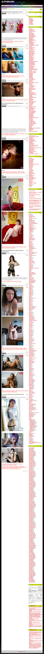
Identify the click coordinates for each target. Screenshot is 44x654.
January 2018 (31, 462)
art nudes (30, 236)
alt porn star (4, 466)
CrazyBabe (31, 48)
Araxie (30, 232)
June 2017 (30, 468)
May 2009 (30, 551)
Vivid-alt (30, 127)
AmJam (30, 224)
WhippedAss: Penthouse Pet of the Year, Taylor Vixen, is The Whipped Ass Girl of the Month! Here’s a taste (35, 645)
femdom (30, 289)
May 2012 (30, 520)
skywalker (4, 45)
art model (30, 234)
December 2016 (31, 473)
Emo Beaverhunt (32, 139)
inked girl (11, 467)
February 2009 (31, 553)
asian (30, 237)
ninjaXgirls (31, 96)
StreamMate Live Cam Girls (33, 117)
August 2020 (31, 448)
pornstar (30, 377)
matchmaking (7, 134)
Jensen (30, 332)
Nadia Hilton (31, 361)
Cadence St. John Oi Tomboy (34, 136)
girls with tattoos (17, 99)
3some (30, 214)
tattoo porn (40, 601)
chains (30, 260)
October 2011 (31, 526)
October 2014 (31, 495)
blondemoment (7, 41)
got (29, 310)
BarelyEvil (31, 18)
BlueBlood (31, 19)
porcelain (4, 137)
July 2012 (30, 518)
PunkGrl (30, 105)
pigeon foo (31, 371)
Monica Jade (31, 359)
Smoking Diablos (32, 112)
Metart (30, 90)
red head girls (13, 349)
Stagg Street (31, 115)
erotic (30, 284)
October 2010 (31, 536)
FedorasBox (31, 60)
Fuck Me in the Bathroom (33, 61)
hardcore (8, 467)
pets (30, 370)
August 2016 (31, 476)
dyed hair (3, 467)
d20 (29, 271)
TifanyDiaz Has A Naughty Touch (34, 615)
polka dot (30, 375)
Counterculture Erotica (33, 592)
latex (30, 346)
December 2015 (31, 483)
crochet (3, 134)
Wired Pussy (31, 129)
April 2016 (31, 480)
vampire (30, 431)
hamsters (30, 316)
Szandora (30, 182)
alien (30, 217)
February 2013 (31, 512)
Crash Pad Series (32, 47)
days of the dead (32, 273)
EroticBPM (31, 21)
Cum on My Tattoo (32, 49)
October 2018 (31, 454)
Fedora (30, 287)
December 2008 (31, 555)
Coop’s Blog (31, 137)
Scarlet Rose (31, 392)
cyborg (30, 269)
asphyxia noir (31, 238)
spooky (41, 600)
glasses (30, 309)
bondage (30, 249)
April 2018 (31, 459)
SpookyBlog (31, 114)
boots (30, 250)
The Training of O (32, 121)
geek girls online (32, 593)
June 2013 (30, 509)
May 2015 (30, 489)
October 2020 (31, 447)
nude (30, 365)
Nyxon (30, 366)
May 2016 (30, 479)
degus (30, 275)
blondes (11, 41)
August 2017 (31, 466)
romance (14, 468)
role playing (31, 387)
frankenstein (31, 293)
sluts (38, 600)
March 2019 (31, 450)
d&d (29, 270)
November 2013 (31, 505)
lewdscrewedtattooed (15, 281)
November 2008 (31, 556)
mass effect (31, 353)
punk (41, 599)
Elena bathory (31, 282)
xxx (19, 468)
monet (30, 358)
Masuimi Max (31, 172)
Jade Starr (31, 169)
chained (30, 259)
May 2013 (30, 510)
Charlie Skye (31, 261)
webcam (20, 281)
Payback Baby (31, 99)
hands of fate (31, 317)
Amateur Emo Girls (32, 31)
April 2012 (31, 521)
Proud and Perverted (32, 101)
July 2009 (30, 549)
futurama (30, 295)
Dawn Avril (31, 50)
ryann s (30, 390)
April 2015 (31, 490)
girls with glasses (32, 306)
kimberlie (30, 341)
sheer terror (31, 396)
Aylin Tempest (31, 34)
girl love (30, 305)
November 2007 (31, 564)
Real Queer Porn (32, 149)
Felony (30, 288)
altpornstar (3, 133)
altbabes (3, 41)
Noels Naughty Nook (32, 97)
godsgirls (25, 99)
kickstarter (31, 340)
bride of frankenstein (32, 252)
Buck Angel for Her (32, 135)
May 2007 (30, 569)
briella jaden (31, 253)
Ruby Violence (31, 150)
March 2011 (31, 532)
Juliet (30, 336)
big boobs (13, 390)
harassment (31, 319)
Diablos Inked (31, 52)
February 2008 (31, 562)
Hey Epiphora (31, 141)
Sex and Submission (32, 111)
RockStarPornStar (32, 108)
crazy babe (37, 592)
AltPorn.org (7, 1)
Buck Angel (31, 163)
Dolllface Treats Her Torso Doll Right (35, 625)
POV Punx (31, 100)
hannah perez (31, 318)
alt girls (6, 99)
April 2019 (31, 449)
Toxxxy (30, 183)
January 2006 (31, 581)
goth (30, 311)
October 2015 (31, 485)
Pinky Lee (30, 374)
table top (30, 405)
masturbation (31, 354)
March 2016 (31, 481)
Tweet (27, 15)
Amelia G (30, 32)
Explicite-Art (31, 59)
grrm (30, 314)
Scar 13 (30, 180)
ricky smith (31, 386)
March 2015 (31, 491)
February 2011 (31, 533)
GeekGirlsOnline (32, 426)
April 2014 (31, 500)
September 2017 (32, 465)
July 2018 (30, 457)
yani (3, 352)
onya (30, 367)
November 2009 (31, 546)
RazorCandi (31, 24)
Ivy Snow (30, 76)
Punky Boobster (32, 178)
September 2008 (32, 558)
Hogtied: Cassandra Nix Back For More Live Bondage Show (34, 647)
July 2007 (30, 567)
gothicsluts (30, 597)
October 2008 (31, 557)
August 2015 (31, 487)
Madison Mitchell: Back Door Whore (35, 147)
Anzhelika (30, 231)
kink (30, 342)
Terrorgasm (31, 120)
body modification (32, 248)
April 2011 (30, 531)
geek (30, 302)
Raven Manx (31, 381)
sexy (36, 600)
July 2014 (30, 498)
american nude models (33, 223)
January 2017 (31, 472)
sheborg (30, 394)
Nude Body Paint (32, 197)
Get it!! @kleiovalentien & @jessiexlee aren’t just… (12, 12)
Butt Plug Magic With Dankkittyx (34, 616)
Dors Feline (31, 166)
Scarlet (30, 391)
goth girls (8, 172)
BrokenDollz (31, 43)
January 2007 (31, 572)
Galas (30, 296)
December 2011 (31, 524)
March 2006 (31, 579)
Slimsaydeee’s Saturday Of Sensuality (35, 614)
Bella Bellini (31, 161)
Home (4, 5)
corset (30, 265)
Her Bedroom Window (33, 69)
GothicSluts (31, 23)
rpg (29, 389)
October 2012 (31, 516)
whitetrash (31, 435)
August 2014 (31, 497)
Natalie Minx (31, 362)
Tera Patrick (31, 119)
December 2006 (31, 573)
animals (30, 230)
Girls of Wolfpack (32, 64)
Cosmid (30, 46)
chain (30, 258)
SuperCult (31, 118)
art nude (30, 235)
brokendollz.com (32, 255)
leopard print (31, 348)
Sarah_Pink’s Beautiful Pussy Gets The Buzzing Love (35, 608)
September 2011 (32, 527)
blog (39, 588)
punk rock (30, 379)
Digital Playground (32, 53)
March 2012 (31, 522)
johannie (30, 334)
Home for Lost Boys (32, 72)
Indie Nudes (31, 74)
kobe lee (30, 344)
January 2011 (31, 534)
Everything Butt (31, 58)
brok (30, 254)
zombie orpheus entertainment (34, 442)
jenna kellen (31, 331)
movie (30, 360)
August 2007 (31, 566)
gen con (30, 303)
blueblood (40, 589)
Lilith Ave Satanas (32, 350)
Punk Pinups (31, 103)
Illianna (30, 324)
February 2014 (31, 502)
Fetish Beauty (33, 629)
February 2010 (31, 543)
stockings (30, 399)
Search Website (41, 9)
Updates (30, 419)
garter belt (31, 301)
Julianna (30, 335)
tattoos (17, 13)
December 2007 (31, 563)
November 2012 (31, 515)
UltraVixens (31, 124)
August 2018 (31, 456)
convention (31, 264)
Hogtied (30, 70)
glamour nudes (31, 308)
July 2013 (30, 508)
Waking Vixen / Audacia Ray (34, 153)
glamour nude (31, 307)
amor (30, 226)
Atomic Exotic (31, 239)
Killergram (31, 83)
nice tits (23, 467)
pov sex (7, 468)
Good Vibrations (32, 66)
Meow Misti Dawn (32, 89)
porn (30, 376)
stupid (30, 401)
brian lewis (31, 251)
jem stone (30, 329)
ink (29, 326)
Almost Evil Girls (32, 29)
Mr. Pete (20, 467)
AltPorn (9, 13)
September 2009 (32, 547)
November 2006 (31, 574)
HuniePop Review (32, 190)
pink (30, 372)
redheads (17, 349)
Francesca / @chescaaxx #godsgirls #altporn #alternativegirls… (35, 209)
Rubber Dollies (31, 109)
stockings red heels (32, 400)
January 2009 (31, 554)
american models (32, 222)
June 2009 (30, 550)
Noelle (30, 364)
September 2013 (32, 506)
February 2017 (31, 471)
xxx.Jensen (31, 439)
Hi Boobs (30, 142)
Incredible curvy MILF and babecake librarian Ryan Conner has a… (35, 203)
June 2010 (30, 540)
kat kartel (30, 337)
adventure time (31, 216)
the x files (25, 349)
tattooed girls (20, 46)
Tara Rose (30, 406)
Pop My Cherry (31, 148)
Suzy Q (30, 403)
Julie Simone (31, 80)
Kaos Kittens (31, 81)
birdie (3, 284)
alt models (9, 99)
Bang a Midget (31, 37)
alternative (31, 220)
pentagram (31, 369)
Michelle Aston (31, 175)
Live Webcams (19, 5)
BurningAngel (13, 13)
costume (30, 267)
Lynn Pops (31, 87)
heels (30, 321)
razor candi (31, 382)
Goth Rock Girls (32, 67)
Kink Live (30, 84)
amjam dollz (31, 225)
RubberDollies (32, 429)
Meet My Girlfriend (32, 88)
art (29, 233)
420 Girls (30, 28)
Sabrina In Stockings (32, 151)
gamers (30, 299)
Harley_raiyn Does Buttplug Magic (35, 612)
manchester (31, 352)
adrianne (4, 79)
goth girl (30, 312)
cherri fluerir (31, 262)
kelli (30, 338)
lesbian (30, 349)
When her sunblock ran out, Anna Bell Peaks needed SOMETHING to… (35, 200)
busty (30, 256)
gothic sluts (31, 313)
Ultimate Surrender (32, 123)
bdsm (30, 243)
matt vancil (31, 355)
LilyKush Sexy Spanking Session (34, 613)
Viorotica (30, 126)
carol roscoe (31, 257)
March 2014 (31, 501)
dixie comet (31, 277)
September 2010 (32, 537)
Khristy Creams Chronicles (33, 82)
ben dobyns (31, 244)
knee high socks (22, 397)
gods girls (22, 99)
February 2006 (31, 580)
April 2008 (31, 560)
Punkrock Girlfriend (32, 106)
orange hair (31, 368)
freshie (30, 294)
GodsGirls (16, 46)
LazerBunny (31, 85)
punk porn (10, 468)
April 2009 (31, 552)
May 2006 (30, 577)
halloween (31, 315)
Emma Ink (30, 56)
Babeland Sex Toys (32, 35)
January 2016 (31, 482)
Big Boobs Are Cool (32, 40)
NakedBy (30, 95)
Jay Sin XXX (31, 78)
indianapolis (31, 325)
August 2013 (31, 507)
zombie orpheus (32, 441)
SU (29, 402)
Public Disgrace (31, 102)
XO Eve (30, 130)
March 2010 (31, 542)
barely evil (30, 588)
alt (29, 219)
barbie (30, 242)
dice (30, 276)
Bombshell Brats (32, 42)
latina (30, 347)
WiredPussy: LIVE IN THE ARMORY (35, 643)
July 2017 (30, 467)
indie (34, 598)
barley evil (36, 588)
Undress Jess (31, 125)
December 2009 (31, 545)
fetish (30, 290)
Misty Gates (31, 176)
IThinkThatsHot (31, 143)
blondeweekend (16, 41)
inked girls (8, 100)
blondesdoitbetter (11, 133)
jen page (30, 330)
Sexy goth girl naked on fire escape (35, 198)
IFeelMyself (31, 73)
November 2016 (31, 474)
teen (30, 411)
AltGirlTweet (31, 30)
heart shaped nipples (32, 320)
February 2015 (31, 492)
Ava (29, 240)
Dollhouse (31, 279)
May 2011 (30, 530)
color (30, 263)
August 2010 (31, 538)
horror (30, 322)
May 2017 (30, 469)
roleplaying (31, 388)
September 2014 (32, 496)
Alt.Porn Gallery (11, 5)
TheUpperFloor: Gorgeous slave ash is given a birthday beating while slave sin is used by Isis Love (35, 632)
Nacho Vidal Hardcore (33, 94)
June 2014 (30, 499)
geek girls (40, 592)
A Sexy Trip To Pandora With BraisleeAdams (34, 619)
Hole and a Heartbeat (32, 71)
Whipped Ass (31, 128)
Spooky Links (31, 113)
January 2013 (31, 513)
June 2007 (30, 568)
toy (29, 417)
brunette (10, 246)
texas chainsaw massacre (33, 412)
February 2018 (31, 461)
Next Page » (25, 471)
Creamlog (30, 138)
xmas (30, 437)
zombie (30, 440)
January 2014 (31, 503)
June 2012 (30, 519)
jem (29, 328)
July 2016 (30, 477)
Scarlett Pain (31, 181)
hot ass (30, 323)
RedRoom (30, 384)
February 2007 (31, 571)
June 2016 (30, 478)
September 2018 (32, 455)
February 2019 (31, 451)
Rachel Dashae (31, 380)
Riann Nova (31, 385)
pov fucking (4, 468)
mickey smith (31, 356)
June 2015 (30, 488)
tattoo (29, 601)
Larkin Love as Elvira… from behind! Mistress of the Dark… (35, 193)
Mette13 (30, 91)
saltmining (11, 134)
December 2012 (31, 514)
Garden (30, 300)
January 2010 (31, 544)
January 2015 (31, 493)
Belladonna (31, 162)
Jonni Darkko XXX (32, 79)
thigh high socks (32, 414)
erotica (30, 285)
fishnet (30, 291)
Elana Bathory (31, 281)
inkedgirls (30, 599)
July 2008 (30, 559)
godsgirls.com (4, 100)
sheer (30, 395)
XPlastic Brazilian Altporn (33, 131)
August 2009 (31, 548)
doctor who (31, 278)
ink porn (33, 599)
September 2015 (32, 486)
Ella (29, 283)
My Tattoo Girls (31, 93)
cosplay (30, 266)
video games (31, 433)
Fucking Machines (32, 62)
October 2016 (31, 475)
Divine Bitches (31, 55)
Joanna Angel (31, 170)
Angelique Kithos (32, 228)
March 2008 (31, 561)
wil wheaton (31, 436)
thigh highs (31, 415)
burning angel (21, 41)
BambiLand (31, 160)
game (30, 297)
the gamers (31, 413)
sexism (30, 393)
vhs (29, 432)
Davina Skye (31, 272)
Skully (30, 397)
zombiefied (31, 443)
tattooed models (32, 409)
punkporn (8, 42)
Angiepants (31, 229)
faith (3, 175)
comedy (26, 133)
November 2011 (31, 525)
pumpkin (30, 378)
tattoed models (31, 407)
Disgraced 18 (31, 54)
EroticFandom (32, 425)
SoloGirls (31, 430)
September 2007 (32, 565)
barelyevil (33, 588)
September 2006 (32, 575)
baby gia (30, 241)
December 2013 (31, 504)
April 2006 (31, 578)
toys (30, 418)
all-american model (32, 218)
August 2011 (31, 528)
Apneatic (30, 158)
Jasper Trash (31, 144)
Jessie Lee (31, 333)
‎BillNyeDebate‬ (31, 246)
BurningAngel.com (21, 466)
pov (26, 467)
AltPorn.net (33, 605)
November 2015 (31, 484)
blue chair (30, 247)
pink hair (19, 138)
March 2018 (31, 460)
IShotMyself (31, 75)
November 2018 (31, 453)
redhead (30, 383)
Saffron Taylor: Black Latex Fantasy (35, 634)
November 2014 (31, 494)
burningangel (4, 42)
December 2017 (31, 463)
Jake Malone (31, 77)
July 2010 (30, 539)
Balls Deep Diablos (32, 36)
